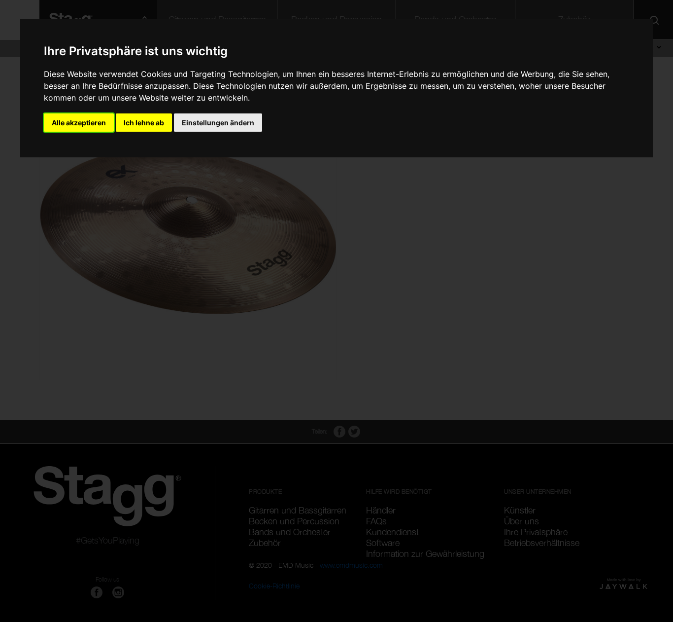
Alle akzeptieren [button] (79, 122)
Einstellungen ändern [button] (218, 122)
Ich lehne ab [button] (144, 122)
